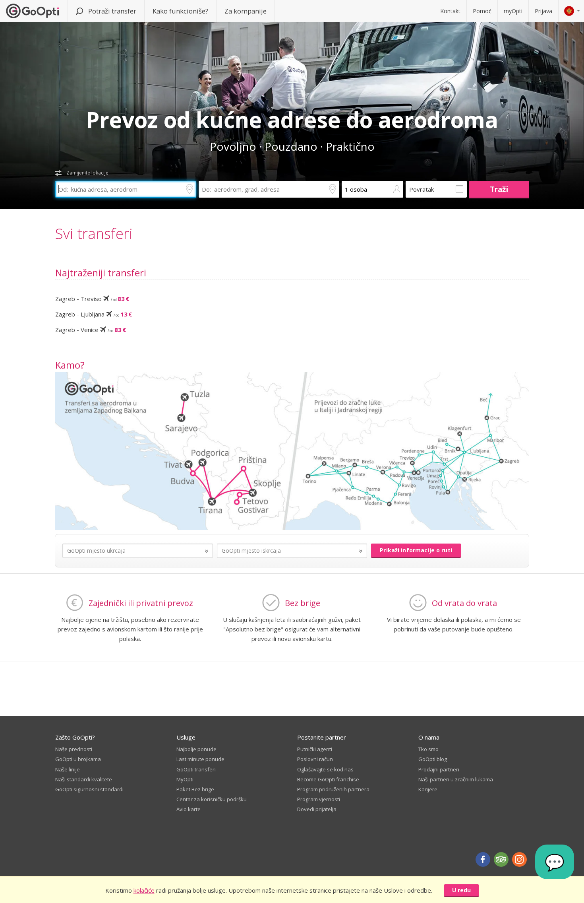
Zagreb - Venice (90, 330)
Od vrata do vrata (464, 603)
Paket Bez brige (195, 789)
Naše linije (67, 769)
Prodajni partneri (438, 769)
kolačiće (144, 890)
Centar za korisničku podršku (211, 799)
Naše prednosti (73, 749)
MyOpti (184, 779)
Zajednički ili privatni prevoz (141, 603)
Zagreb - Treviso (92, 299)
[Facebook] (483, 859)
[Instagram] (519, 859)
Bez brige (302, 603)
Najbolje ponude (196, 749)
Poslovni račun (315, 759)
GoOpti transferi (196, 769)
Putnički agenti (314, 749)
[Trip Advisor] (501, 859)
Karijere (427, 789)
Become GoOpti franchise (328, 779)
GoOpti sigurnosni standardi (89, 789)
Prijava (543, 11)
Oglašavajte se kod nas (325, 769)
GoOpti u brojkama (78, 759)
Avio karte (188, 809)
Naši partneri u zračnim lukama (455, 779)
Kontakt (450, 11)
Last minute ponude (200, 759)
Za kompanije (245, 11)
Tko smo (428, 749)
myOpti (513, 11)
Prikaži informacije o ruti (416, 550)
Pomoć (482, 11)
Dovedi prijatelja (316, 809)
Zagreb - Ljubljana (93, 314)
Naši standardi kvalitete (83, 779)
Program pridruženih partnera (333, 789)
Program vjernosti (318, 799)
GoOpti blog (432, 759)
